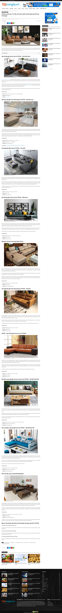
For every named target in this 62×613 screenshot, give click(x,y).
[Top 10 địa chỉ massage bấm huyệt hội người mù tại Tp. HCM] (45, 50)
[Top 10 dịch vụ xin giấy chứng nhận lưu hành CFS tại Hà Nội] (21, 558)
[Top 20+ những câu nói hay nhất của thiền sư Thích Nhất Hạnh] (24, 590)
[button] (59, 9)
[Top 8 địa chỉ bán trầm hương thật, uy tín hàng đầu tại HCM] (45, 55)
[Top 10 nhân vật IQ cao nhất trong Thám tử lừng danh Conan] (24, 595)
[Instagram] (4, 603)
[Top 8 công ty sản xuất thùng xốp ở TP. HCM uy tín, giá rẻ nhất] (45, 35)
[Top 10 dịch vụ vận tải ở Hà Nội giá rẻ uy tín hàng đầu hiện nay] (45, 65)
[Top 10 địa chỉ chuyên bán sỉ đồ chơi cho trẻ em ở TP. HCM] (45, 30)
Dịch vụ (16, 562)
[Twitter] (10, 23)
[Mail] (6, 603)
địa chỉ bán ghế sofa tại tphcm (19, 542)
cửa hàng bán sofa (12, 542)
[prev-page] (2, 566)
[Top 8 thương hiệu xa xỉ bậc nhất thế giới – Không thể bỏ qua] (4, 575)
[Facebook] (53, 0)
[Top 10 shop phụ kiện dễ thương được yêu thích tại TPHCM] (45, 40)
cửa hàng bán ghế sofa (6, 542)
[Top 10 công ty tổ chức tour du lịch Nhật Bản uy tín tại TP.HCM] (24, 585)
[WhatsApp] (13, 23)
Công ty (3, 562)
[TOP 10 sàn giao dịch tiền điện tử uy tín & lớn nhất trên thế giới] (45, 60)
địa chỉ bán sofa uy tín (25, 542)
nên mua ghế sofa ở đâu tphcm (5, 543)
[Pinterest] (11, 23)
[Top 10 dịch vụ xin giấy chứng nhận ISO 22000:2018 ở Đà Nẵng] (8, 558)
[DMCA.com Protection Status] (35, 612)
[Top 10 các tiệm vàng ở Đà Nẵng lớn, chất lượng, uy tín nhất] (34, 558)
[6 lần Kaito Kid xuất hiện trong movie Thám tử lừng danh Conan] (24, 575)
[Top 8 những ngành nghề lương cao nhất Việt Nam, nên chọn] (4, 595)
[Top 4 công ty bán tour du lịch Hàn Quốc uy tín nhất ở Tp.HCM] (45, 45)
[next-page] (3, 566)
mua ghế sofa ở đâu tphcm (32, 542)
